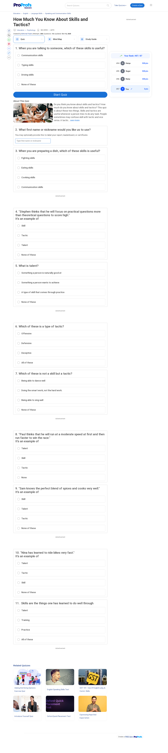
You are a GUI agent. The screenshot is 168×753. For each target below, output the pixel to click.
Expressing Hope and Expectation (88, 716)
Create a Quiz (137, 5)
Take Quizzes (119, 5)
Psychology (31, 30)
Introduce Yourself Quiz (24, 716)
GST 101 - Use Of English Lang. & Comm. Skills (92, 689)
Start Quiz (60, 94)
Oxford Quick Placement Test (59, 716)
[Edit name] (131, 89)
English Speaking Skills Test (58, 689)
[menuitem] (120, 5)
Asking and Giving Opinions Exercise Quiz (25, 689)
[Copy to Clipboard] (9, 53)
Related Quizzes (21, 665)
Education (20, 30)
